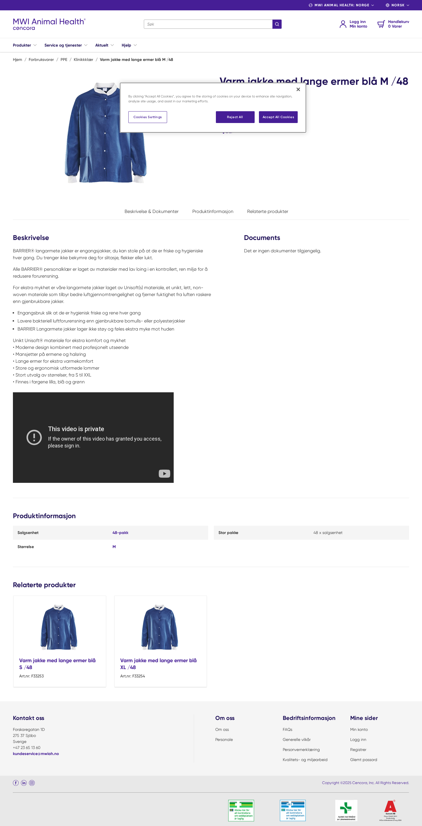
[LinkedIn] (24, 782)
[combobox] (213, 24)
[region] (213, 107)
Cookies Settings (147, 117)
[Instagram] (32, 782)
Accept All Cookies (278, 117)
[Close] (298, 89)
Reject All (235, 117)
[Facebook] (16, 782)
